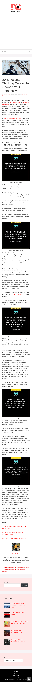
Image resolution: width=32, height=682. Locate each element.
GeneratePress (23, 679)
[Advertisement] (16, 33)
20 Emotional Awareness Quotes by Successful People (16, 567)
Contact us (16, 673)
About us (16, 671)
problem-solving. (18, 294)
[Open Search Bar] (29, 52)
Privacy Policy (16, 677)
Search (6, 582)
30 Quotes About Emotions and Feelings (14, 538)
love (18, 102)
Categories (7, 658)
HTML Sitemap (16, 675)
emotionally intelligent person (12, 118)
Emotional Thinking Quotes (14, 95)
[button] (29, 679)
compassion (13, 102)
